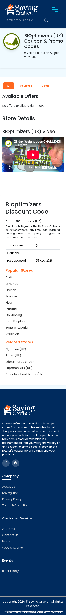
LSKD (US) (13, 284)
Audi (9, 277)
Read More (36, 612)
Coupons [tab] (26, 86)
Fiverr (10, 302)
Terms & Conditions (16, 505)
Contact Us (10, 535)
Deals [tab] (45, 86)
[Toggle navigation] (55, 9)
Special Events (12, 548)
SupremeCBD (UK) (19, 368)
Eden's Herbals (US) (20, 362)
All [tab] (8, 86)
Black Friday (10, 571)
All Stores (8, 529)
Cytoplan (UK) (16, 349)
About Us (8, 487)
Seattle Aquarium (18, 327)
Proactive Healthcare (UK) (25, 374)
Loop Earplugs (16, 321)
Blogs (6, 541)
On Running (14, 315)
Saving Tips (10, 493)
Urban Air (12, 334)
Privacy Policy (11, 499)
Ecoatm (11, 296)
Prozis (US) (13, 355)
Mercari (11, 309)
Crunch (11, 290)
